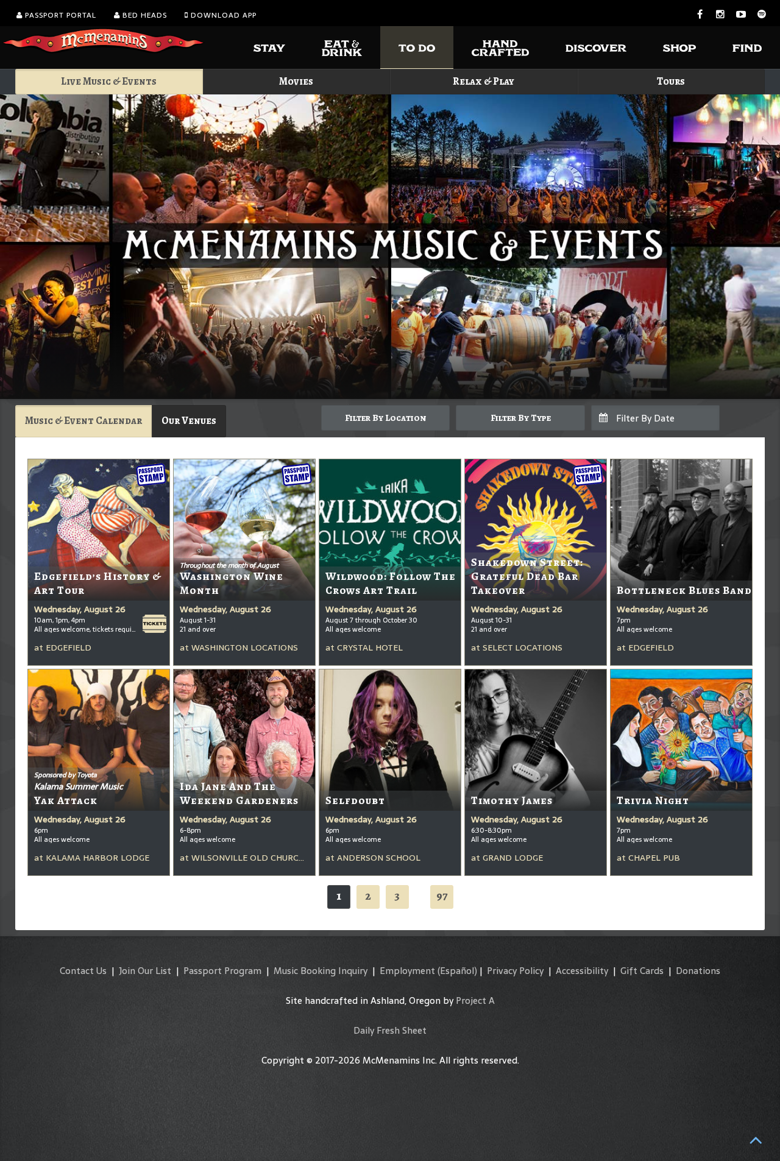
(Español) (457, 970)
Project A (475, 1000)
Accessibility (582, 970)
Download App (222, 15)
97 (441, 896)
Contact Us (83, 970)
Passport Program (222, 970)
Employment (407, 970)
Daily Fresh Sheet (390, 1030)
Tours (671, 81)
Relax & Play (483, 81)
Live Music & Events (109, 81)
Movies (296, 81)
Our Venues (188, 421)
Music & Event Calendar (83, 421)
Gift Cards (642, 970)
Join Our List (145, 970)
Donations (698, 970)
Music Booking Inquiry (320, 970)
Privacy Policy (515, 970)
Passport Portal (59, 15)
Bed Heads (143, 15)
